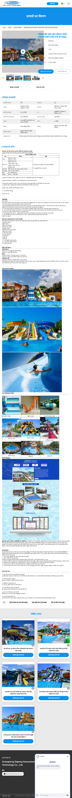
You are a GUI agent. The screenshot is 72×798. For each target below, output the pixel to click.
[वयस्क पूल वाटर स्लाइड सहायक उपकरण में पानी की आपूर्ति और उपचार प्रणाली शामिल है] (18, 719)
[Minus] (68, 756)
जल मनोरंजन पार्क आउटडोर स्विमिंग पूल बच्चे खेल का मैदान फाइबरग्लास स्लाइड (53, 693)
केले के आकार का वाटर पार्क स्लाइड (18, 602)
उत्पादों (9, 27)
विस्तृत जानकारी (14, 87)
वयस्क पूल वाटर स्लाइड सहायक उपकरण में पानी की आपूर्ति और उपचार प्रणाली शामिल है (18, 736)
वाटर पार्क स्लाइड (17, 27)
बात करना (52, 3)
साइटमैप (9, 795)
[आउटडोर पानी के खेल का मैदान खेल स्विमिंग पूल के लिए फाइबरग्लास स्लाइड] (54, 632)
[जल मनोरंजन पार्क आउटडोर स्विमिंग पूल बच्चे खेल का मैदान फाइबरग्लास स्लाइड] (54, 675)
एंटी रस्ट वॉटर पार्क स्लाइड (58, 602)
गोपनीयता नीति (4, 795)
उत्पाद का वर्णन (40, 87)
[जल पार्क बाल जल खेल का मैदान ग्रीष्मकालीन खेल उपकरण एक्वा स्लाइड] (18, 632)
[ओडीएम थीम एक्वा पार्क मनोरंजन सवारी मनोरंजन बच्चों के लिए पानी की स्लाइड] (23, 52)
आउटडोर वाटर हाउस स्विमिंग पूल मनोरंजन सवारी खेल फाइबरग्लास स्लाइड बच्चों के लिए (18, 693)
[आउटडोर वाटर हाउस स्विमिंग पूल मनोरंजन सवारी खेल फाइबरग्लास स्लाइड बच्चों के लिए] (18, 675)
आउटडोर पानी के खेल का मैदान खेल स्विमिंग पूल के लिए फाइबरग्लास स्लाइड (54, 649)
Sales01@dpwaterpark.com (14, 774)
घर (5, 27)
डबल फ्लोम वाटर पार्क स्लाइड (39, 602)
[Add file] (37, 795)
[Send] (67, 795)
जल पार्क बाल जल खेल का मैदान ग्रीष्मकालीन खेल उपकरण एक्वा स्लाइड (18, 649)
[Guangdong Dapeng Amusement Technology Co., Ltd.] (11, 3)
